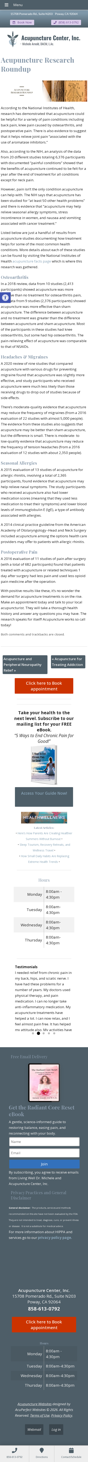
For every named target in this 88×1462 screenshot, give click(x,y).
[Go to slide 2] (38, 1033)
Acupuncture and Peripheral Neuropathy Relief (22, 664)
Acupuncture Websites (35, 1404)
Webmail (34, 1429)
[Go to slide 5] (54, 1033)
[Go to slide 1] (33, 1033)
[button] (5, 297)
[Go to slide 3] (44, 1033)
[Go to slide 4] (49, 1033)
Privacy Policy (61, 1415)
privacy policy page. (55, 1237)
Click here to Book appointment (44, 686)
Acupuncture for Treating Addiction (67, 661)
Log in (56, 1429)
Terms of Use (40, 1415)
